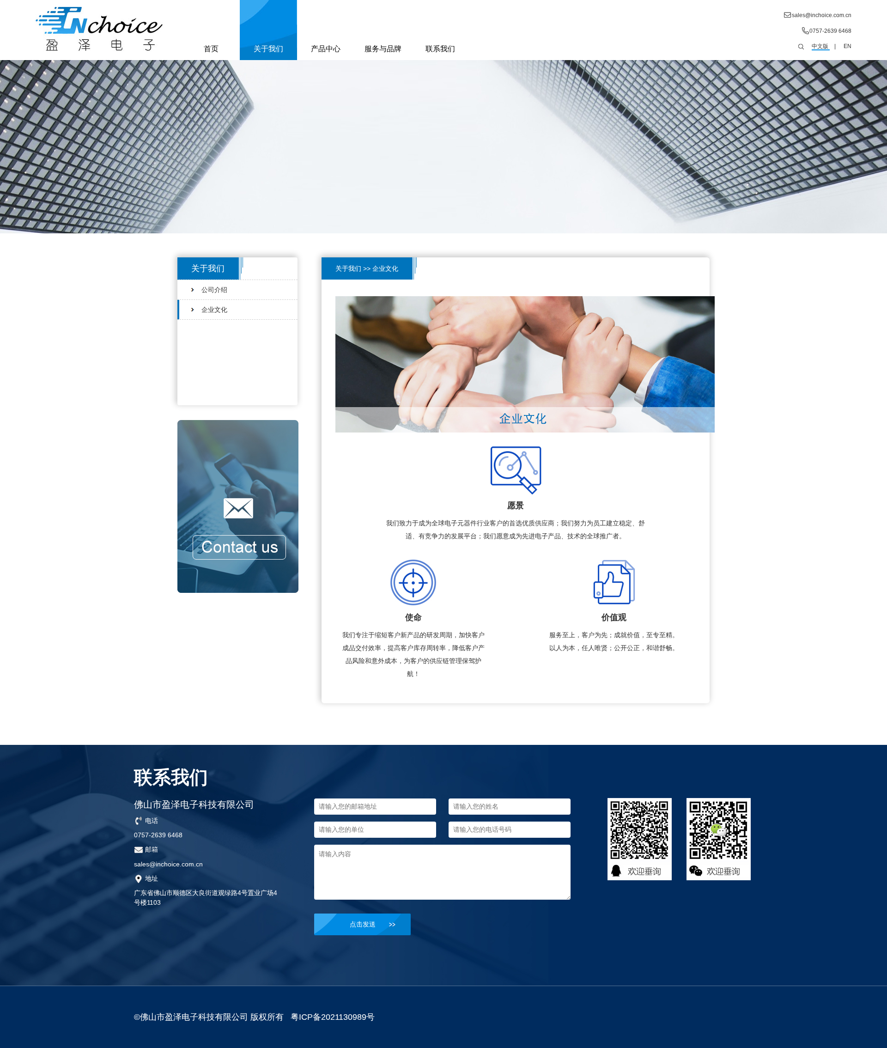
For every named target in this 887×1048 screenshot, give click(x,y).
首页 (211, 49)
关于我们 (268, 49)
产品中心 (325, 49)
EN (847, 46)
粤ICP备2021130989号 (333, 1017)
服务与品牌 (383, 49)
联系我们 (440, 49)
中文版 (820, 46)
